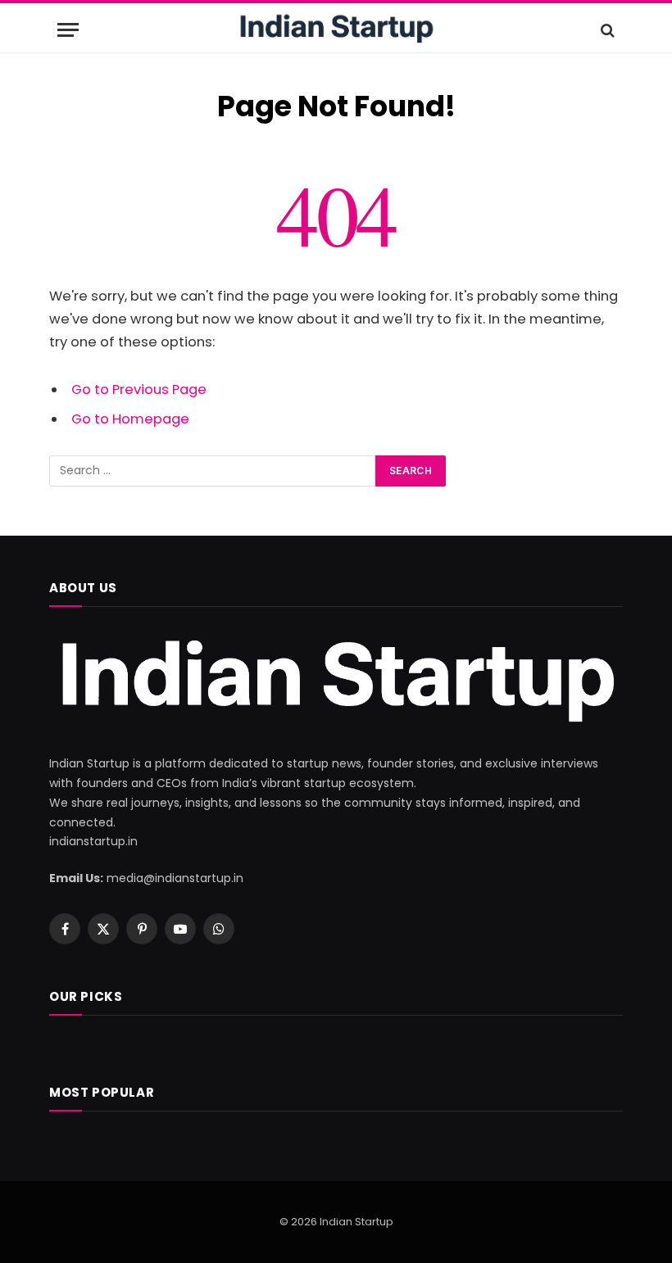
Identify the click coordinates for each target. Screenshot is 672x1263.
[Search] (606, 29)
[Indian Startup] (335, 30)
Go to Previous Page (139, 389)
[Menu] (68, 29)
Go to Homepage (130, 419)
